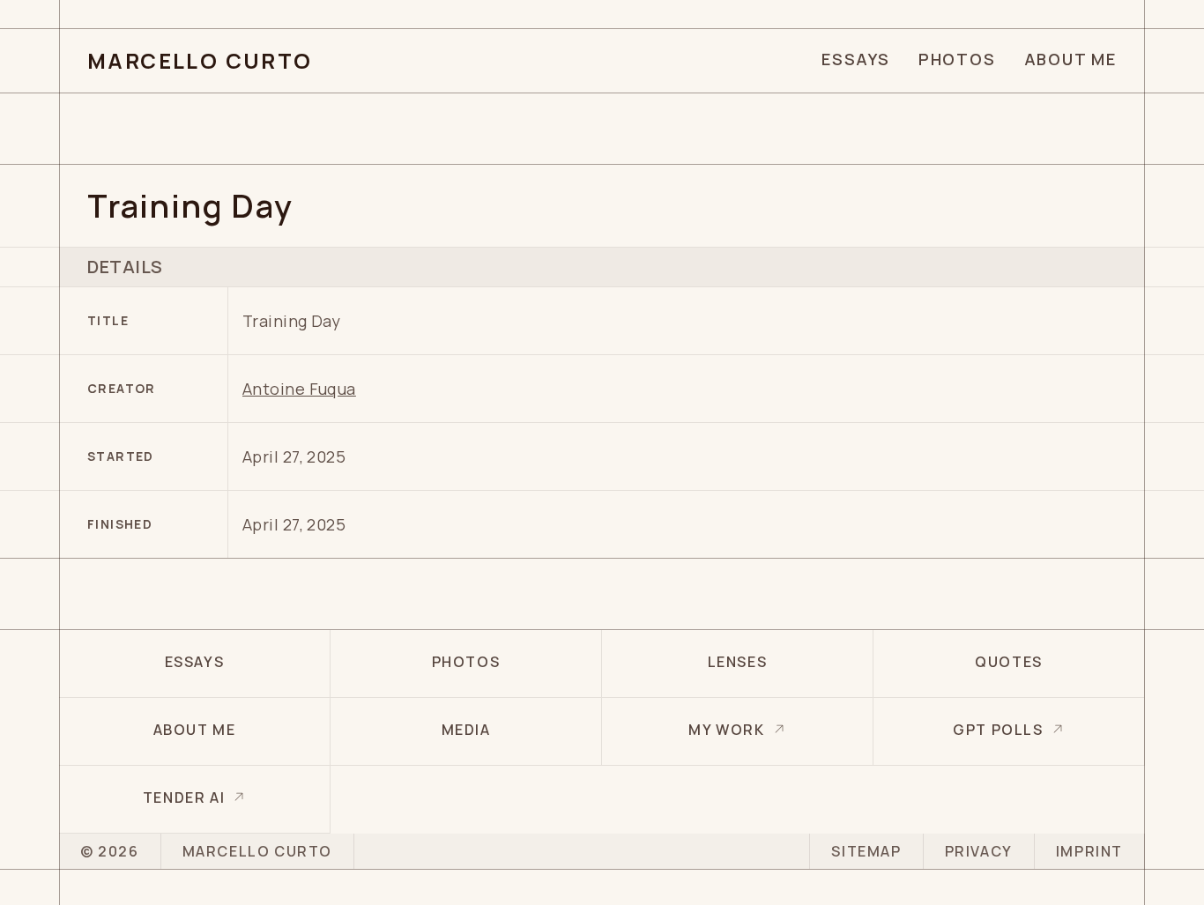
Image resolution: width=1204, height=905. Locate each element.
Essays (855, 59)
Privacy (979, 851)
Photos (957, 59)
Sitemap (866, 851)
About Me (1070, 59)
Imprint (1089, 851)
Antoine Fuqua (299, 388)
